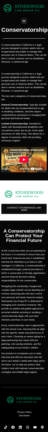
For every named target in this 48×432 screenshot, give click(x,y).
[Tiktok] (5, 427)
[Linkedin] (20, 427)
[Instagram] (27, 427)
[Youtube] (35, 427)
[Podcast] (42, 427)
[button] (24, 21)
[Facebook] (13, 427)
